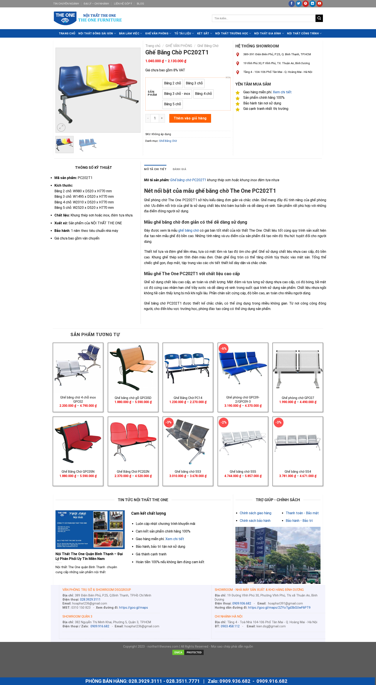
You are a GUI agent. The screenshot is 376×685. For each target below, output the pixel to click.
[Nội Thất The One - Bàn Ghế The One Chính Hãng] (129, 18)
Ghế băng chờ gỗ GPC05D (133, 398)
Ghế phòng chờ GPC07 (298, 398)
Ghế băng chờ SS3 (188, 472)
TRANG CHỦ (67, 33)
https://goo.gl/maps (133, 608)
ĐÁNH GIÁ (179, 169)
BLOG (140, 3)
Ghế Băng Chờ (207, 46)
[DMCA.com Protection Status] (188, 652)
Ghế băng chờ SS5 (243, 472)
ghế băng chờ (188, 230)
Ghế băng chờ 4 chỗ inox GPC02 (78, 400)
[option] (173, 83)
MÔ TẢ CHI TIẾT (155, 169)
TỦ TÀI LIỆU (182, 33)
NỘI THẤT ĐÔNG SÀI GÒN (95, 33)
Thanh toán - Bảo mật (302, 513)
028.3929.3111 (90, 599)
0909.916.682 (100, 626)
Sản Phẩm (152, 93)
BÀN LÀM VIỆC (129, 33)
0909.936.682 (241, 603)
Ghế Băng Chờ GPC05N (78, 472)
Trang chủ (152, 46)
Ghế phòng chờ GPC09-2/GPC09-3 (243, 400)
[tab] (155, 169)
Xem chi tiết (282, 92)
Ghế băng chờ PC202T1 (188, 180)
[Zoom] (61, 127)
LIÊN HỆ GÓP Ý (123, 3)
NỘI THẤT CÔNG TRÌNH (303, 33)
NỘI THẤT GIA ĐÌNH (267, 33)
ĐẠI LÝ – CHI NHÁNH (96, 3)
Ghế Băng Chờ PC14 (188, 398)
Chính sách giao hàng (255, 513)
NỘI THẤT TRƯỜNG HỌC (231, 33)
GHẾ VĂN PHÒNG (156, 33)
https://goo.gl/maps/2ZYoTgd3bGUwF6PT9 (279, 608)
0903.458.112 (230, 626)
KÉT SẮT (203, 33)
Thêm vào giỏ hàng (190, 118)
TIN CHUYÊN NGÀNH (66, 3)
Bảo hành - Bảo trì (299, 521)
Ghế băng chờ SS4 (298, 472)
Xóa (228, 77)
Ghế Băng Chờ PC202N (133, 472)
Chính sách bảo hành (255, 521)
